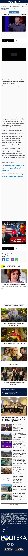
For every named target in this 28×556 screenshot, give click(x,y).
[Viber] (12, 259)
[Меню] (26, 1)
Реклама (3, 531)
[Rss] (8, 544)
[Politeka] (14, 2)
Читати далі (14, 505)
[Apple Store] (8, 549)
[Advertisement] (14, 102)
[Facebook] (3, 259)
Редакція (3, 529)
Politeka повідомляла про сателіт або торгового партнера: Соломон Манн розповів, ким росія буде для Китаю (13, 174)
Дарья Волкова (11, 254)
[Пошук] (2, 1)
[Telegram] (7, 259)
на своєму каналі (18, 85)
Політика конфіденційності (7, 527)
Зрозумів (14, 12)
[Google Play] (19, 549)
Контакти (3, 534)
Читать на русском (21, 14)
